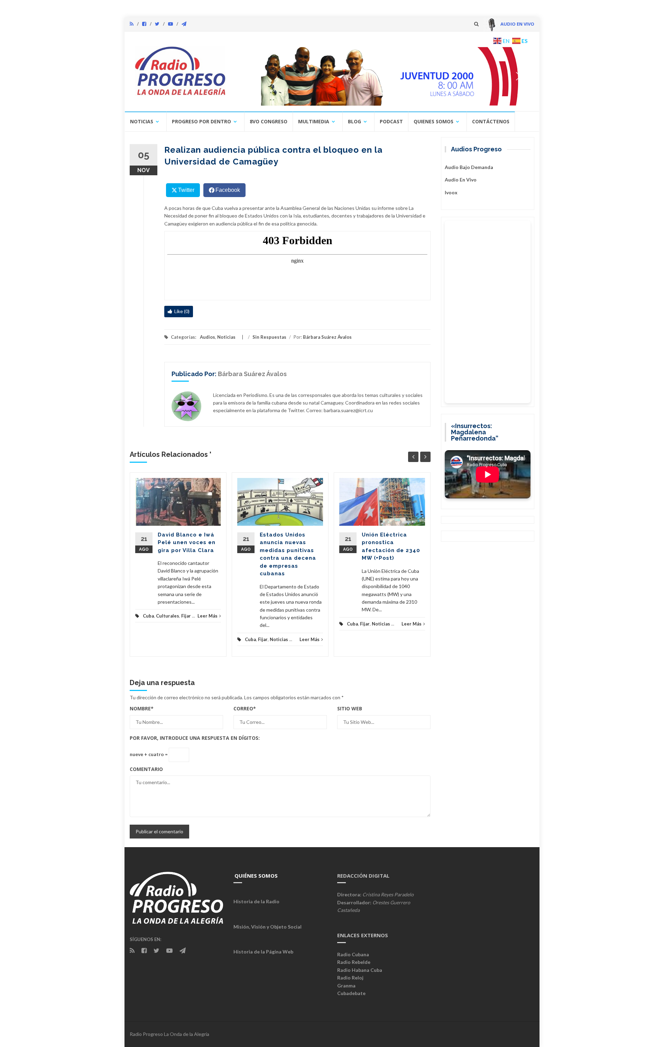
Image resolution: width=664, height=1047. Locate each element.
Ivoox (451, 192)
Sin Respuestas (269, 337)
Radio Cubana (353, 954)
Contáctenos (490, 121)
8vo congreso (268, 121)
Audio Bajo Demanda (469, 167)
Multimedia (313, 121)
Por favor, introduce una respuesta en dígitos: (195, 738)
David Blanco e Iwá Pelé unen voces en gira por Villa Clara (186, 542)
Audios (207, 337)
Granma (346, 985)
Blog (354, 121)
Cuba (148, 616)
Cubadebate (351, 993)
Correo (244, 708)
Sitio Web (349, 708)
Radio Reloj (350, 978)
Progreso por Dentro (201, 121)
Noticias (141, 121)
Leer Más (207, 616)
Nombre (142, 708)
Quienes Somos (433, 121)
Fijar (186, 616)
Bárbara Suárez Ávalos (327, 337)
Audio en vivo (461, 180)
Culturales (167, 616)
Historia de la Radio (256, 901)
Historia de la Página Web (263, 952)
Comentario (146, 769)
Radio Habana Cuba (359, 970)
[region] (382, 76)
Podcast (391, 121)
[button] (382, 76)
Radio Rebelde (353, 962)
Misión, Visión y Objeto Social (267, 927)
